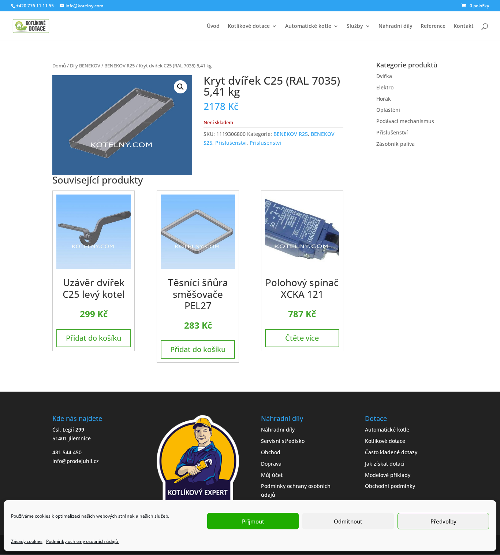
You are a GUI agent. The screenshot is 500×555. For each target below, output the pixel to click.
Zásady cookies (26, 541)
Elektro (384, 87)
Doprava (271, 463)
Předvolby (443, 521)
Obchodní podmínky (390, 485)
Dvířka (384, 76)
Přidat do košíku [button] (93, 338)
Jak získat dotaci (384, 463)
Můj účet (272, 474)
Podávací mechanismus (405, 121)
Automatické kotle (308, 26)
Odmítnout (348, 521)
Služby (355, 26)
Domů (59, 65)
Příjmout (253, 521)
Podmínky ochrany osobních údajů (82, 541)
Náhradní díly (395, 26)
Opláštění (388, 109)
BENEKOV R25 (119, 65)
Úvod (213, 26)
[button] (180, 86)
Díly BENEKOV (85, 65)
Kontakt (464, 26)
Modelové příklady (387, 474)
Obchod (270, 452)
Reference (433, 26)
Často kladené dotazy (391, 452)
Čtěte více (302, 338)
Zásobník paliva (395, 143)
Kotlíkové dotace (249, 26)
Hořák (383, 98)
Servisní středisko (283, 440)
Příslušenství (231, 142)
